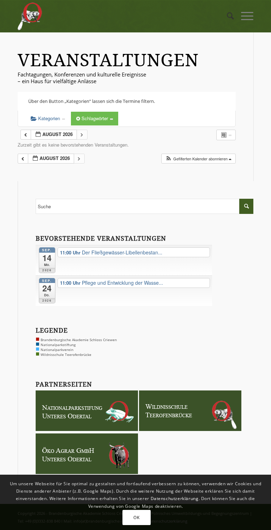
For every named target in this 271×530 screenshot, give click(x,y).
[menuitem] (227, 16)
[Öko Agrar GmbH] (87, 472)
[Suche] (227, 16)
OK (136, 517)
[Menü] (243, 16)
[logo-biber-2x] (30, 16)
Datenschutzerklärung (175, 498)
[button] (198, 159)
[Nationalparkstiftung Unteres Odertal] (87, 429)
